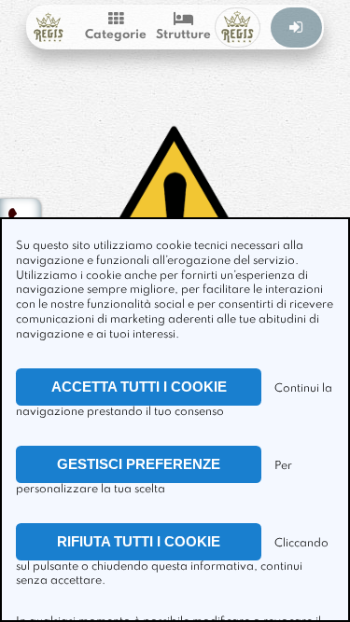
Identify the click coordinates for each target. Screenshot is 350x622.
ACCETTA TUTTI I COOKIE (139, 386)
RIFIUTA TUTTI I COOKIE (138, 541)
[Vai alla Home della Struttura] (237, 27)
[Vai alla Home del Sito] (48, 27)
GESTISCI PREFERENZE (138, 464)
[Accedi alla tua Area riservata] (296, 27)
